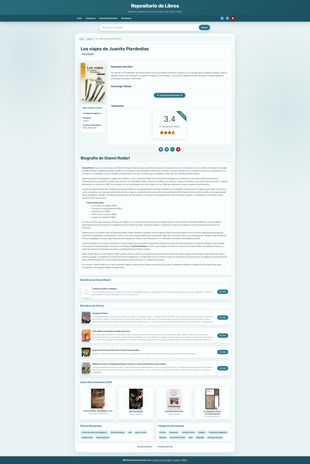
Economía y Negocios (218, 432)
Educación (173, 432)
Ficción (162, 432)
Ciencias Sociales (215, 437)
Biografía (200, 437)
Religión (201, 432)
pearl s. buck (140, 432)
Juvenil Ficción (188, 432)
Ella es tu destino (136, 411)
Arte (190, 437)
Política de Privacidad (161, 460)
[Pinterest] (233, 18)
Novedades (126, 18)
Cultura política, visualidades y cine (97, 411)
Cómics (90, 39)
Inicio (79, 18)
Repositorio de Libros (155, 6)
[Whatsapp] (172, 149)
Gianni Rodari (88, 54)
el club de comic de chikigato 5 (94, 432)
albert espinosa (102, 437)
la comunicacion (117, 432)
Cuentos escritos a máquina (104, 289)
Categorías (90, 18)
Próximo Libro (164, 446)
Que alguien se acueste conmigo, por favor (111, 331)
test (130, 432)
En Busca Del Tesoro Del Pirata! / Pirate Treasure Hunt (115, 350)
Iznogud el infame (100, 313)
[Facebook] (227, 18)
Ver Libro (222, 292)
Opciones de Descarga (170, 95)
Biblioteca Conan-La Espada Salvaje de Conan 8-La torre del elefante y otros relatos (129, 364)
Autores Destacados (108, 18)
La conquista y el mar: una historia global (212, 412)
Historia (162, 437)
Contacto (176, 460)
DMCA (184, 460)
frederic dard (87, 437)
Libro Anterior (146, 446)
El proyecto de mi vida (174, 411)
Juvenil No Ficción (177, 437)
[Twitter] (222, 18)
